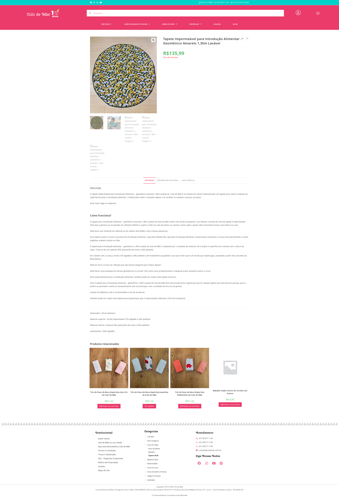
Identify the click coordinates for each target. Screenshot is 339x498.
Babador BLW (152, 459)
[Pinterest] (221, 463)
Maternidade (152, 463)
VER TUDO (105, 24)
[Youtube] (214, 463)
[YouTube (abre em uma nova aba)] (101, 2)
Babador (151, 452)
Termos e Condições (107, 450)
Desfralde (151, 480)
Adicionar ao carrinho (109, 406)
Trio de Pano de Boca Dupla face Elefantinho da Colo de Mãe (189, 393)
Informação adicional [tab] (168, 180)
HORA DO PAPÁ (168, 24)
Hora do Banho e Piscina (157, 472)
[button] (153, 40)
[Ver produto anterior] (242, 38)
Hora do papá (152, 445)
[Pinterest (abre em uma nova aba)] (94, 2)
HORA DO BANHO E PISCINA (135, 24)
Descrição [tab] (149, 180)
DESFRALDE (194, 24)
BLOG (235, 24)
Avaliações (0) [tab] (188, 180)
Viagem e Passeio (154, 476)
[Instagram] (206, 463)
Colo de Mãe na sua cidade (110, 442)
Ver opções (149, 406)
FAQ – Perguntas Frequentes (110, 458)
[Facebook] (199, 463)
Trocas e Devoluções (107, 454)
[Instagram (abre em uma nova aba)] (97, 2)
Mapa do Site (104, 470)
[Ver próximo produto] (247, 38)
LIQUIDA (217, 24)
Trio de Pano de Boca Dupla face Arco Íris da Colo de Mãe (109, 393)
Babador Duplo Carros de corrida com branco (230, 392)
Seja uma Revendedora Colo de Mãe (114, 446)
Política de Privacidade (108, 462)
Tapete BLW (153, 455)
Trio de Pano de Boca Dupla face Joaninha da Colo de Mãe (149, 393)
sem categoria (153, 441)
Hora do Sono (152, 467)
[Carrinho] (318, 13)
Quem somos (104, 438)
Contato (101, 466)
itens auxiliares (154, 448)
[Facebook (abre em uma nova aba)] (91, 2)
